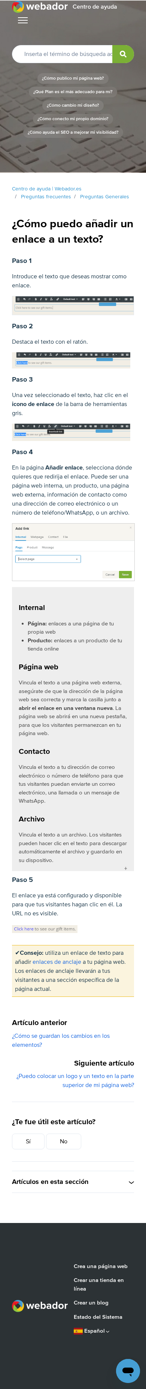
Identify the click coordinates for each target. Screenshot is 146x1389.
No (63, 1141)
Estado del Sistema (98, 1317)
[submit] (123, 54)
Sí (28, 1141)
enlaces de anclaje (57, 962)
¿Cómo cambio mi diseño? (73, 105)
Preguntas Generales (104, 196)
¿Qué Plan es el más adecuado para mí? (73, 92)
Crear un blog (91, 1302)
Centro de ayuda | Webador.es (47, 189)
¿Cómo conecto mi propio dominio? (73, 119)
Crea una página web (101, 1266)
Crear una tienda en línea (99, 1284)
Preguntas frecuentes (46, 196)
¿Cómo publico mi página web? (73, 78)
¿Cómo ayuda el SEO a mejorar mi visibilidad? (73, 132)
